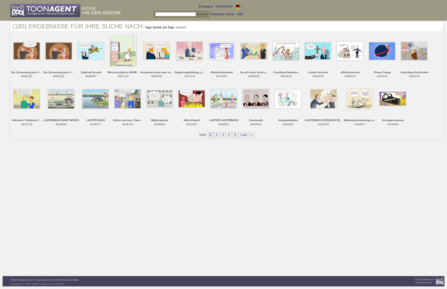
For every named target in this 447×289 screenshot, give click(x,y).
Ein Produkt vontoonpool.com (425, 281)
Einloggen (206, 6)
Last (244, 135)
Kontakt (55, 279)
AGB (13, 279)
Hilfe (240, 14)
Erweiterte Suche (222, 14)
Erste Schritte (71, 279)
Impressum (42, 279)
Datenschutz (25, 279)
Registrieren (224, 6)
